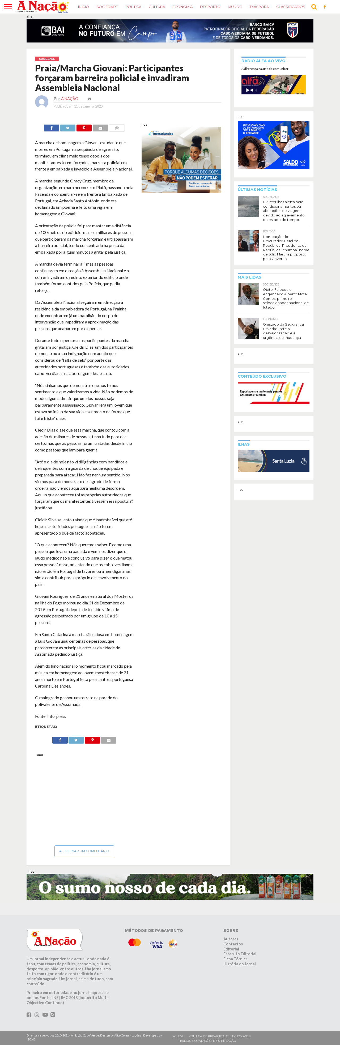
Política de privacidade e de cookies (219, 1039)
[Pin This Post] (84, 129)
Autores (230, 942)
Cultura (157, 7)
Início (83, 7)
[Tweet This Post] (67, 129)
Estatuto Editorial (239, 957)
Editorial (231, 952)
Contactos (233, 947)
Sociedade (107, 7)
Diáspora (259, 7)
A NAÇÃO (69, 101)
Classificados (290, 7)
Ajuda (178, 1039)
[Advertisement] (84, 801)
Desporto (210, 7)
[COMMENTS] (117, 129)
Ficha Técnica (235, 961)
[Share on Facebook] (51, 129)
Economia (182, 7)
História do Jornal (239, 967)
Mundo (235, 7)
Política (133, 7)
